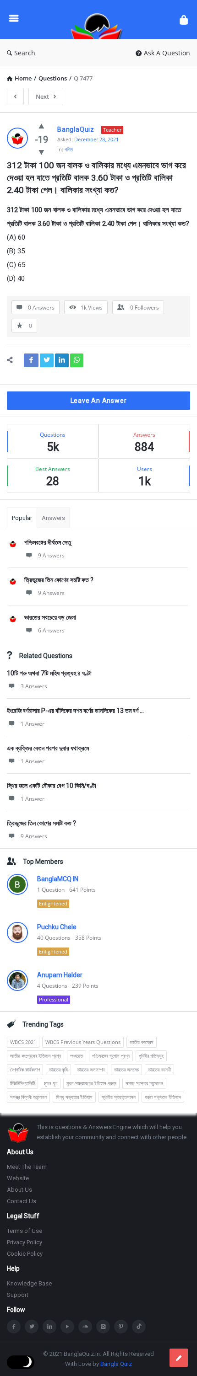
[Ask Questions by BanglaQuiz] (99, 19)
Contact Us (21, 1201)
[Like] (41, 126)
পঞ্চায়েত (76, 1055)
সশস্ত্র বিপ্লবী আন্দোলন (28, 1096)
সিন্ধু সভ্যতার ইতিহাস (74, 1096)
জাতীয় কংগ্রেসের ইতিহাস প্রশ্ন (35, 1055)
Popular (22, 517)
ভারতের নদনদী (159, 1069)
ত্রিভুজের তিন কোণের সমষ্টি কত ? (58, 580)
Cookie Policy (25, 1253)
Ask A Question (167, 52)
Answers (53, 517)
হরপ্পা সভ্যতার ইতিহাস (163, 1096)
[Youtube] (67, 1326)
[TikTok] (139, 1326)
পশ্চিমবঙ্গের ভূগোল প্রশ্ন (111, 1055)
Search (24, 52)
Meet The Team (27, 1166)
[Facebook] (14, 1326)
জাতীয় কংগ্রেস (141, 1042)
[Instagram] (103, 1326)
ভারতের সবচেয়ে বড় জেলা (50, 617)
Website (18, 1178)
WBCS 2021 (23, 1042)
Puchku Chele (57, 927)
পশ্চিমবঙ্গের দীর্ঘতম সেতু (47, 542)
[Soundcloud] (85, 1326)
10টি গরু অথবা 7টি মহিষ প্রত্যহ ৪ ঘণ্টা (49, 673)
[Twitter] (31, 1326)
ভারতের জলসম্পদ (91, 1069)
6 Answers (51, 630)
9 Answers (51, 555)
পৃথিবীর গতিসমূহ (151, 1055)
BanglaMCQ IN (57, 879)
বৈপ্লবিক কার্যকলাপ (25, 1069)
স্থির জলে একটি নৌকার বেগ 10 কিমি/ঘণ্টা (51, 785)
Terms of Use (24, 1230)
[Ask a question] (179, 1358)
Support (17, 1294)
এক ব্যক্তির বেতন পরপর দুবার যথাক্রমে (48, 748)
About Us (19, 1189)
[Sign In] (184, 19)
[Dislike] (41, 152)
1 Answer (32, 724)
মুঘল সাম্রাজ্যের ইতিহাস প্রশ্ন (91, 1083)
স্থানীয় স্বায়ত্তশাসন (119, 1096)
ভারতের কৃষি (58, 1069)
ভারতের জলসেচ (126, 1069)
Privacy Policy (24, 1242)
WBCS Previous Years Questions (82, 1042)
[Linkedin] (49, 1326)
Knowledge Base (29, 1283)
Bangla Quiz (116, 1363)
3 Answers (34, 686)
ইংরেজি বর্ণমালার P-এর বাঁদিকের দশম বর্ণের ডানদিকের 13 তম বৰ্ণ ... (75, 710)
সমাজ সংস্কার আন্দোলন (144, 1083)
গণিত (69, 149)
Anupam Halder (59, 975)
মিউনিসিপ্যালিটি (22, 1083)
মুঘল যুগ (50, 1083)
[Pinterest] (121, 1326)
